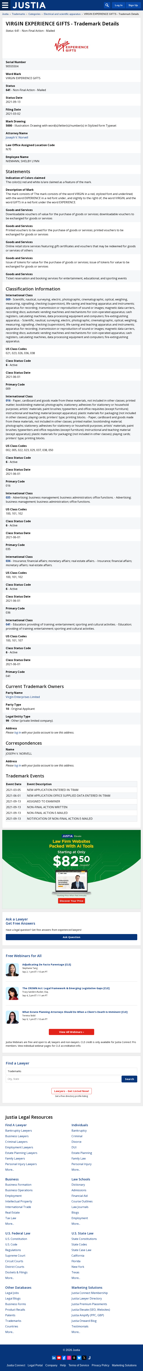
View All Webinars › (71, 1032)
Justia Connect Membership (90, 1293)
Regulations (13, 1250)
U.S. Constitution (16, 1239)
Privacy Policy (100, 1365)
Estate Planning (82, 1153)
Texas (75, 1272)
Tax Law (10, 1218)
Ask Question (71, 937)
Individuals (80, 1125)
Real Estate (12, 1212)
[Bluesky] (79, 1358)
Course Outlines (82, 1201)
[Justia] (29, 5)
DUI (74, 1147)
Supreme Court (15, 1255)
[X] (84, 1358)
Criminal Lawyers (16, 1142)
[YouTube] (59, 1358)
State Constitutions (84, 1239)
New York (78, 1267)
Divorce (76, 1142)
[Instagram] (69, 1358)
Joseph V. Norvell (17, 137)
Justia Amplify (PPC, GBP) (88, 1315)
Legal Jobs (12, 1293)
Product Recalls (15, 1310)
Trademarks (18, 14)
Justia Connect (16, 1365)
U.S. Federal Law (17, 1233)
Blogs (75, 1212)
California (78, 1255)
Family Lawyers (15, 1158)
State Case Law (81, 1250)
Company (51, 1365)
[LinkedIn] (54, 1358)
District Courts (14, 1267)
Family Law (79, 1158)
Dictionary (78, 1185)
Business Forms (15, 1304)
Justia (5, 14)
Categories (34, 14)
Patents (10, 1315)
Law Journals (80, 1207)
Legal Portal (35, 1365)
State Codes (79, 1244)
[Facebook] (64, 1358)
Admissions (79, 1190)
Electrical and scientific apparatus (62, 14)
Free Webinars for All (24, 956)
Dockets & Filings (16, 1272)
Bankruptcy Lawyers (18, 1130)
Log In (119, 5)
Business (12, 1179)
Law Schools (81, 1179)
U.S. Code (11, 1244)
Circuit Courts (14, 1261)
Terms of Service (79, 1365)
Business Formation (18, 1185)
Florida (76, 1261)
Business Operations (19, 1190)
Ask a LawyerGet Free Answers (20, 921)
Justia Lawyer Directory (87, 1298)
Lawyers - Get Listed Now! (71, 1091)
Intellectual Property (18, 1201)
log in (17, 732)
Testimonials (80, 1326)
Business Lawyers (17, 1136)
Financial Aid (80, 1196)
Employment (13, 1196)
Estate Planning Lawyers (21, 1153)
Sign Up (133, 5)
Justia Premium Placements (89, 1304)
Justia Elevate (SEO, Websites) (91, 1310)
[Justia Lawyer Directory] (89, 1358)
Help (63, 1365)
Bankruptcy (79, 1130)
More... (9, 1170)
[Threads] (74, 1358)
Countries (11, 1326)
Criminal (77, 1136)
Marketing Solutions (87, 1287)
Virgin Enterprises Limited (23, 697)
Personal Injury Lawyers (21, 1164)
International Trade (18, 1207)
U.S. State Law (82, 1233)
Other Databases (18, 1287)
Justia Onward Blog (84, 1321)
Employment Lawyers (19, 1147)
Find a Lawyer (17, 1063)
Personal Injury (82, 1164)
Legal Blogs (13, 1298)
